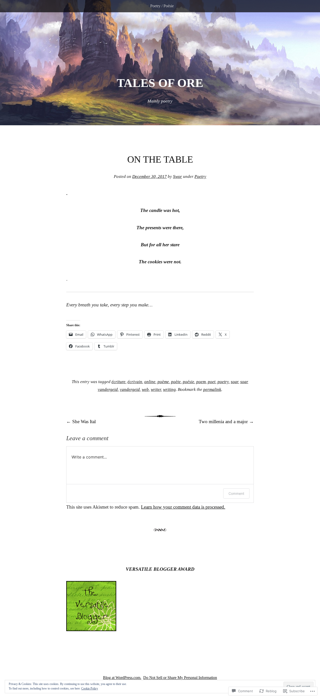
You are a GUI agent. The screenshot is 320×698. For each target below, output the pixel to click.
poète (176, 381)
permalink (212, 389)
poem (201, 381)
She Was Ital (81, 421)
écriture (119, 381)
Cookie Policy (89, 688)
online (150, 381)
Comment (236, 493)
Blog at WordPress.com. (122, 677)
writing (169, 389)
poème (163, 381)
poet (212, 381)
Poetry (200, 176)
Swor (177, 176)
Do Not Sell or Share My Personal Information (180, 677)
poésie (188, 381)
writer (156, 389)
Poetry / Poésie (162, 6)
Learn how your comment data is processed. (183, 507)
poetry (223, 381)
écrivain (135, 381)
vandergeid (130, 389)
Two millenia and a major (226, 421)
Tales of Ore (160, 82)
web (145, 389)
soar (234, 381)
